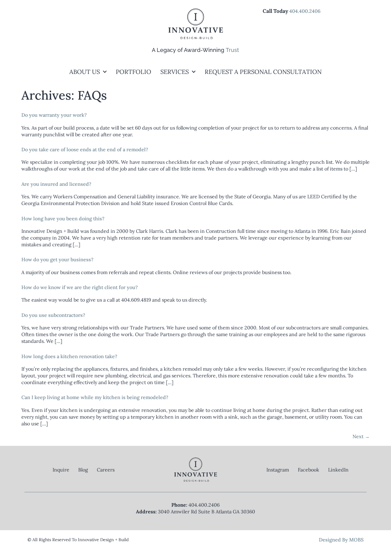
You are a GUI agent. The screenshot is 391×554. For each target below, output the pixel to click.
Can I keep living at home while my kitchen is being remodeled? (94, 397)
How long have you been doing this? (62, 218)
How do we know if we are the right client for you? (79, 287)
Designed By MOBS (341, 540)
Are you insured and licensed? (56, 184)
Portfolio (133, 71)
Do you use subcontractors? (53, 315)
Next (361, 436)
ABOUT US (84, 71)
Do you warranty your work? (54, 115)
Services (174, 71)
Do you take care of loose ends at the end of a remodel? (84, 149)
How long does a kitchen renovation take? (69, 356)
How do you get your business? (57, 259)
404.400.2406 (304, 11)
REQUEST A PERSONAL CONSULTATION (263, 71)
